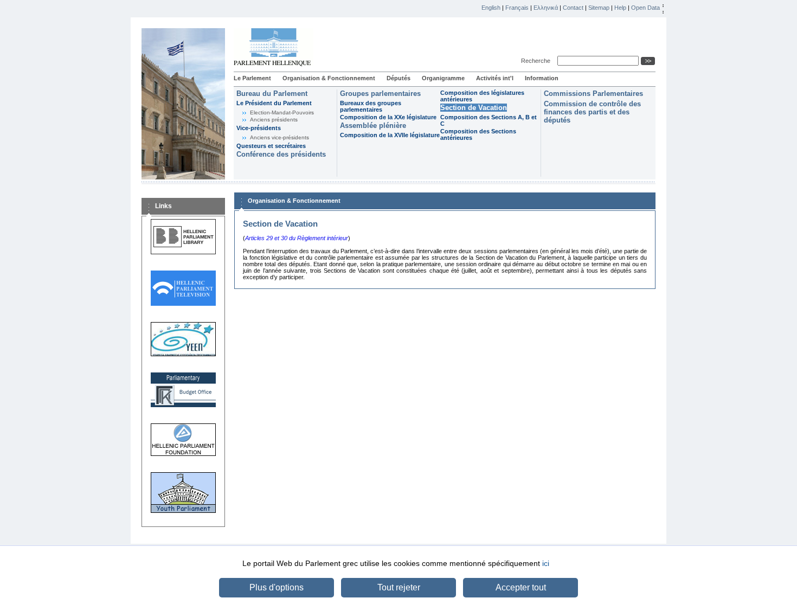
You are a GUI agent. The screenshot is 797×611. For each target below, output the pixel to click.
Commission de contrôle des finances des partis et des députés (592, 112)
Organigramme (443, 78)
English (490, 7)
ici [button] (545, 563)
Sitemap (598, 7)
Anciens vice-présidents (279, 137)
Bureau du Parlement (271, 93)
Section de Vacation (473, 108)
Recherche (537, 60)
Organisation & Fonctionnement (328, 78)
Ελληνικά (546, 7)
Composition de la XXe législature (388, 117)
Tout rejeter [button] (398, 587)
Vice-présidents (258, 128)
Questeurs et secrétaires (271, 146)
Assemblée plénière (373, 125)
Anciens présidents (274, 120)
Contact (573, 7)
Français (517, 7)
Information (541, 78)
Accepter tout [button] (521, 587)
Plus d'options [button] (276, 587)
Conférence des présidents (281, 154)
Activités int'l (494, 78)
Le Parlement (252, 78)
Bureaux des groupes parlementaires (370, 106)
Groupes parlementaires (380, 93)
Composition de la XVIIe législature (390, 135)
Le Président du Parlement (274, 103)
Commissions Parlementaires (593, 93)
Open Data (645, 7)
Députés (398, 78)
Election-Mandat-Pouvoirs (282, 112)
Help (620, 7)
